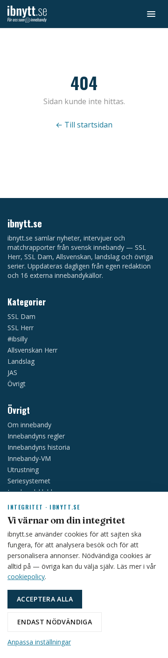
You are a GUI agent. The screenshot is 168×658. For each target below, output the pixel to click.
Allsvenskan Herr (32, 350)
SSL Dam (21, 316)
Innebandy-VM (29, 458)
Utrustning (23, 469)
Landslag (21, 361)
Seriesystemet (28, 480)
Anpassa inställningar (39, 641)
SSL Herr (20, 327)
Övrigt (16, 383)
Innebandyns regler (36, 436)
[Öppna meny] (151, 14)
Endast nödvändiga (54, 621)
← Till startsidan (84, 125)
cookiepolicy (26, 576)
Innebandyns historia (38, 447)
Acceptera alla (45, 598)
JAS (12, 372)
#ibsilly (17, 338)
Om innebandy (29, 424)
